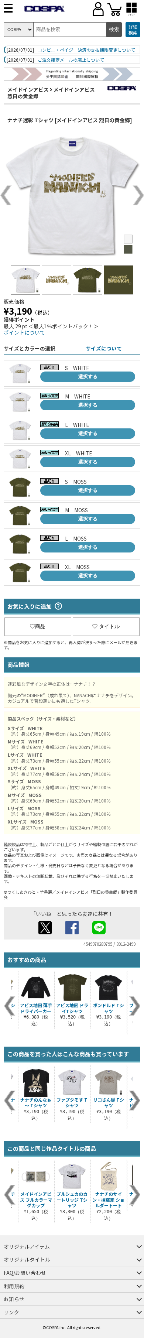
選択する (87, 376)
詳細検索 (132, 30)
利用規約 (14, 1286)
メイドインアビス (28, 89)
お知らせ (14, 1299)
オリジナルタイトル (27, 1259)
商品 (40, 626)
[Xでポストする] (45, 932)
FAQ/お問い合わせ (25, 1272)
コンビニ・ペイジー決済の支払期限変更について (86, 50)
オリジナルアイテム (27, 1246)
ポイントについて (24, 332)
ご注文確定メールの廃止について (71, 60)
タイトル (109, 626)
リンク (11, 1312)
